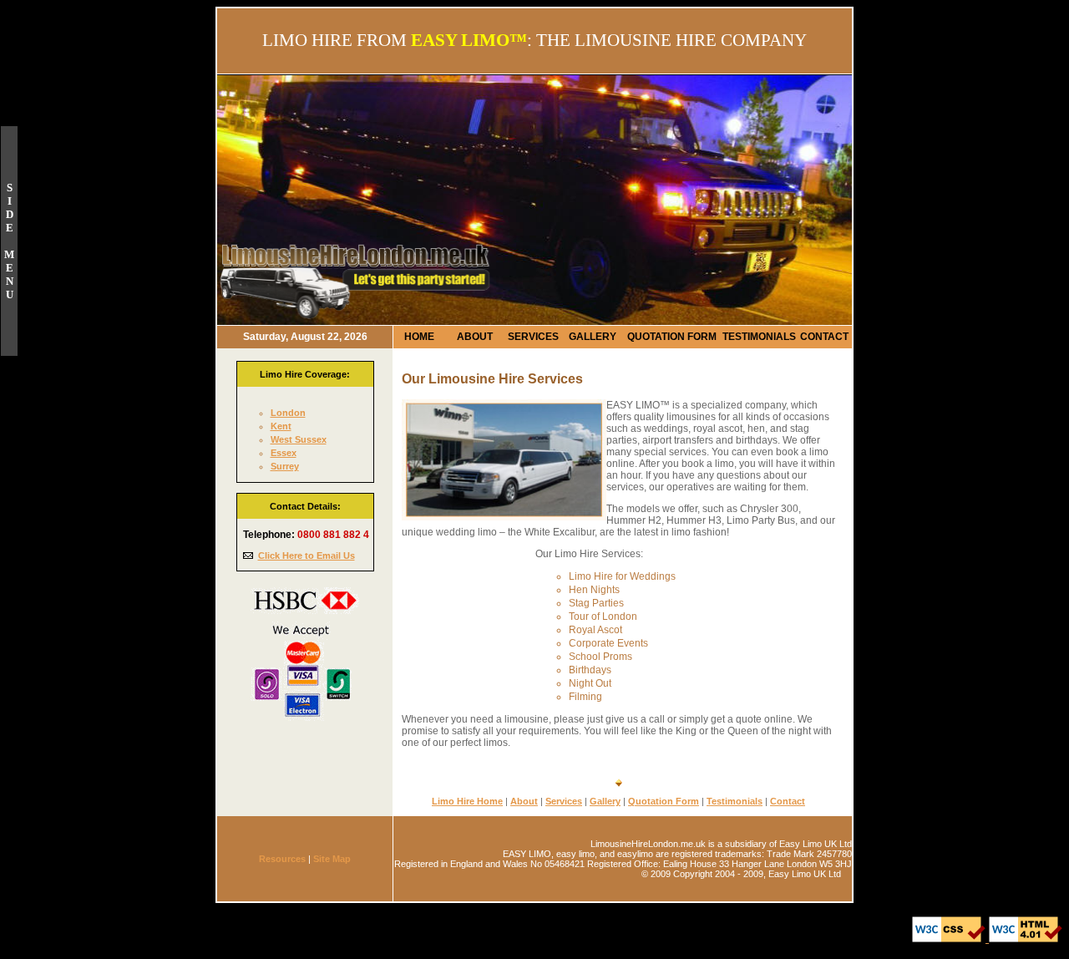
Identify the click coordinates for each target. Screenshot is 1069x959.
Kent (281, 426)
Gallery (605, 801)
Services (563, 801)
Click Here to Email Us (306, 556)
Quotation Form (663, 801)
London (288, 413)
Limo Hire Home (467, 801)
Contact (787, 801)
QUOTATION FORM (672, 336)
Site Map (332, 859)
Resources (282, 859)
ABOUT (475, 336)
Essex (283, 453)
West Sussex (299, 439)
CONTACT (824, 336)
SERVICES (533, 336)
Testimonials (734, 801)
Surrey (285, 466)
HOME (419, 336)
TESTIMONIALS (759, 336)
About (524, 801)
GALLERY (592, 336)
